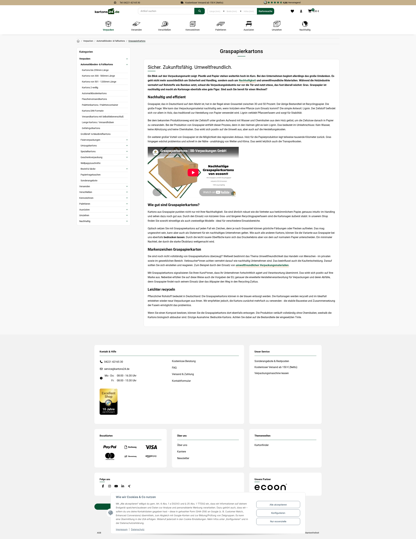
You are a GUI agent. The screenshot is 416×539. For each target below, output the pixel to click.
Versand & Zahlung (183, 374)
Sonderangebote (89, 180)
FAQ (174, 367)
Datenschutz (137, 529)
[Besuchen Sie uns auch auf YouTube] (116, 486)
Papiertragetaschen (91, 174)
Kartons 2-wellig (90, 87)
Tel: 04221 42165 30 (130, 2)
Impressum (122, 529)
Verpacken (84, 58)
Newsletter (183, 458)
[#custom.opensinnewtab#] (108, 401)
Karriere (181, 451)
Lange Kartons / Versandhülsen (98, 122)
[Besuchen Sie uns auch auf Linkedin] (122, 486)
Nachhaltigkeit (247, 80)
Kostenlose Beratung (184, 361)
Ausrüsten (84, 209)
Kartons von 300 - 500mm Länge (98, 75)
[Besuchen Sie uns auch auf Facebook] (103, 486)
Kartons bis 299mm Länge (95, 70)
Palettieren (84, 203)
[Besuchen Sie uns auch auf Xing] (129, 486)
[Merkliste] (292, 11)
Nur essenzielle (278, 521)
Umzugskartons (89, 145)
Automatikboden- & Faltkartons (97, 64)
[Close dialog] (408, 246)
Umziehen (84, 215)
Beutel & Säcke (88, 169)
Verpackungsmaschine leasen (271, 373)
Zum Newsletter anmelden (376, 288)
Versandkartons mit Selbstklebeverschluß (103, 116)
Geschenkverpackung (91, 157)
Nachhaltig (84, 221)
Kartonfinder (261, 445)
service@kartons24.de (116, 369)
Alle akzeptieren (278, 504)
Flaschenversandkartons (94, 99)
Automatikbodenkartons (94, 93)
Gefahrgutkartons (91, 128)
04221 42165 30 (113, 361)
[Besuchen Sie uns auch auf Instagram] (109, 486)
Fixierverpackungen (90, 140)
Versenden (84, 186)
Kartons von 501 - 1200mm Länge (99, 81)
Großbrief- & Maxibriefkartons (95, 134)
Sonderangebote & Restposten (271, 361)
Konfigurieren (278, 513)
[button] (301, 11)
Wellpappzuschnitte (90, 163)
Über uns (182, 445)
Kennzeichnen (86, 198)
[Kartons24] (106, 11)
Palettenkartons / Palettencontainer (100, 105)
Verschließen (85, 192)
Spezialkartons (88, 151)
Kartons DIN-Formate (93, 110)
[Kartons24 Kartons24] (78, 41)
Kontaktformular (181, 380)
